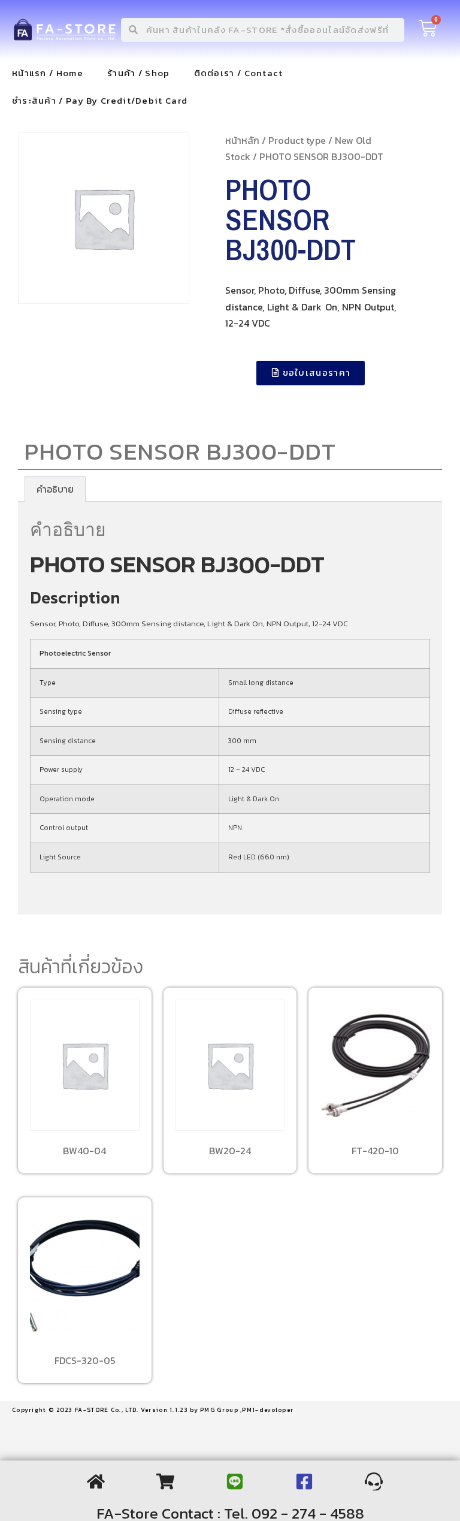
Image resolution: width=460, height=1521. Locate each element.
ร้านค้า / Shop (138, 73)
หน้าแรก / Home (47, 73)
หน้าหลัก (242, 140)
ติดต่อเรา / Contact (238, 73)
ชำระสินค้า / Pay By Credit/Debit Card (99, 100)
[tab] (55, 489)
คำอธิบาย (55, 489)
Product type (297, 140)
